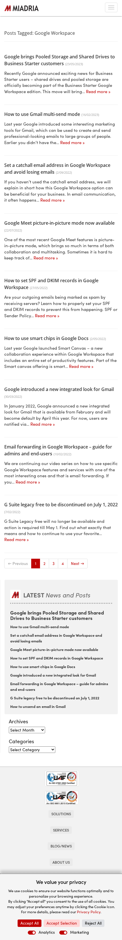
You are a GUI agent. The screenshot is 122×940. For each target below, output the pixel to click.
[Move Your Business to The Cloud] (21, 8)
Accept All (29, 923)
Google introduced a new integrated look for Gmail (59, 389)
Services (61, 830)
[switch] (32, 933)
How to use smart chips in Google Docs (46, 338)
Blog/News (61, 845)
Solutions (61, 813)
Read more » (98, 91)
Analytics (47, 932)
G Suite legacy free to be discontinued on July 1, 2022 (61, 504)
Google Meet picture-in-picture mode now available (59, 223)
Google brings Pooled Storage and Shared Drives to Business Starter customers (57, 615)
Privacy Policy (88, 911)
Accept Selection (62, 923)
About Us (61, 862)
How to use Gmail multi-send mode (42, 114)
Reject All (93, 923)
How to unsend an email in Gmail (38, 706)
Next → (77, 563)
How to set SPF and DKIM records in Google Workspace (56, 657)
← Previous (18, 563)
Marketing (79, 932)
